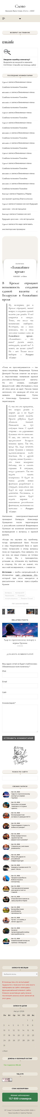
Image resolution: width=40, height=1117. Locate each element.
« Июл (4, 1051)
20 (19, 1035)
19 (14, 1035)
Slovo (25, 276)
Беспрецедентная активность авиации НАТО (20, 816)
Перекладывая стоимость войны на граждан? (20, 826)
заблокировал (20, 1098)
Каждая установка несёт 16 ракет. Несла (21, 868)
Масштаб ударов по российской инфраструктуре (18, 859)
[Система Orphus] (7, 54)
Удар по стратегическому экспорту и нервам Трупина (20, 796)
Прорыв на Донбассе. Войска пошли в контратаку (19, 880)
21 (23, 1035)
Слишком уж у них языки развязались (20, 847)
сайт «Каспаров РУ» (26, 575)
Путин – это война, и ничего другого (18, 920)
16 (33, 1030)
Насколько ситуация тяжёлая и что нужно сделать (19, 806)
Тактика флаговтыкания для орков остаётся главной (20, 890)
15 (28, 1030)
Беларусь (8, 593)
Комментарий (9, 703)
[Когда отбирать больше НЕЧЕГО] (7, 611)
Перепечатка (9, 595)
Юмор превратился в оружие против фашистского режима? (19, 838)
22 (28, 1035)
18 (9, 1035)
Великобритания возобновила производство (17, 911)
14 (23, 1030)
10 (4, 1030)
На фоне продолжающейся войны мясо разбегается (20, 932)
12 (14, 1030)
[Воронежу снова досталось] (33, 611)
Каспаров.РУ (19, 593)
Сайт (4, 692)
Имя (4, 671)
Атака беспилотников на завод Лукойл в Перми (20, 899)
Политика (20, 263)
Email (4, 682)
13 (18, 1030)
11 (9, 1030)
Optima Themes (26, 1113)
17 (4, 1035)
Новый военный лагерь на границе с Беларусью (20, 941)
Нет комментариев (20, 603)
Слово (20, 6)
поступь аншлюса (11, 598)
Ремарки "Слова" (27, 598)
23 (33, 1035)
